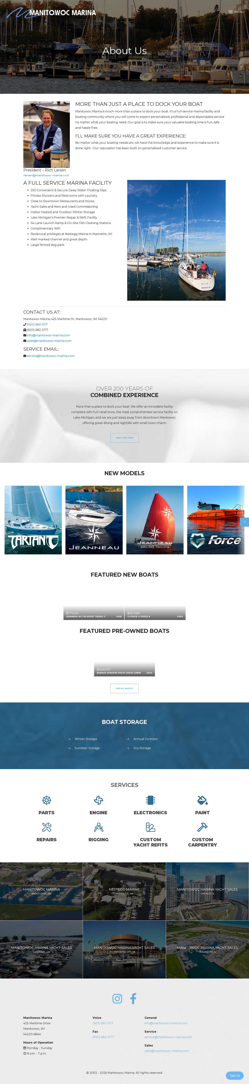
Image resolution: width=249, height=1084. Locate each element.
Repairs (47, 839)
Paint (202, 812)
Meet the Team (124, 438)
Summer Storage (87, 748)
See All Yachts (124, 688)
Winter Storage (86, 739)
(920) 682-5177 (103, 1037)
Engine (98, 812)
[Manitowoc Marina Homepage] (51, 12)
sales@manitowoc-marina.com (49, 341)
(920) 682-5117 (37, 324)
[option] (33, 520)
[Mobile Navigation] (236, 11)
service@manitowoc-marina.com (50, 356)
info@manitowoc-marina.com (48, 335)
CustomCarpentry (202, 842)
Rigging (98, 839)
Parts (47, 812)
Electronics (150, 812)
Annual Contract (145, 739)
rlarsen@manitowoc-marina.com (46, 175)
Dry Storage (142, 748)
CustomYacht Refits (150, 842)
